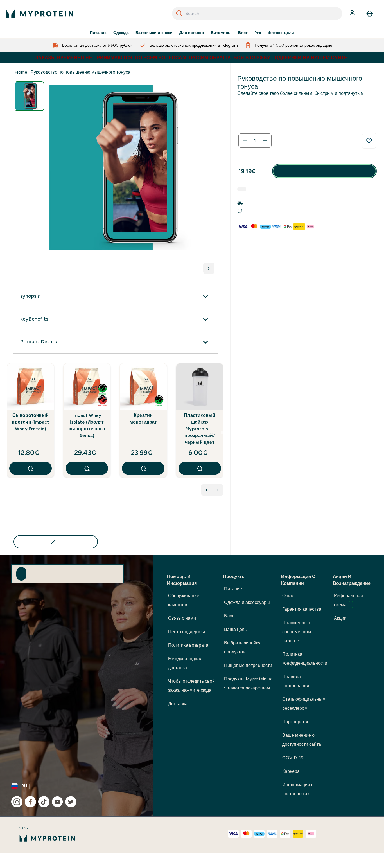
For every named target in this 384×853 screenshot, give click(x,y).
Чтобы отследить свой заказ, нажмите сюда (191, 686)
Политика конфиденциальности (304, 659)
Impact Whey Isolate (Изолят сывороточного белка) (87, 425)
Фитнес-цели (281, 33)
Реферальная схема (348, 600)
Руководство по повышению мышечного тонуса (80, 72)
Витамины (221, 33)
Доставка (178, 703)
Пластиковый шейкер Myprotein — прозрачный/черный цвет (199, 429)
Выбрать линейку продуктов (242, 647)
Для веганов (191, 33)
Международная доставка (185, 663)
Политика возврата (188, 645)
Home (21, 72)
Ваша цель (235, 629)
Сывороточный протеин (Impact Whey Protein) (30, 422)
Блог (243, 33)
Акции (340, 618)
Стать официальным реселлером (304, 704)
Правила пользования (295, 681)
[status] (255, 140)
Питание (98, 33)
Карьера (291, 771)
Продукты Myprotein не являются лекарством (248, 683)
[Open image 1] (29, 96)
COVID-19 (293, 757)
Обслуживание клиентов (183, 600)
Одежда (121, 33)
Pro (257, 33)
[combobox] (257, 13)
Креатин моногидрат (143, 418)
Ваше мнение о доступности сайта (301, 740)
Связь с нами (182, 618)
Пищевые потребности (248, 665)
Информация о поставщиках (298, 789)
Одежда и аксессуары (247, 602)
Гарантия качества (301, 609)
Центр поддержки (186, 631)
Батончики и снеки (154, 33)
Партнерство (296, 721)
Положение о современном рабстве (296, 631)
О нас (288, 595)
